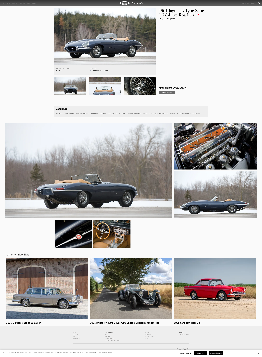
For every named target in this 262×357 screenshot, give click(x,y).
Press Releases (149, 336)
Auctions (6, 3)
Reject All (200, 353)
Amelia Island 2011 (168, 87)
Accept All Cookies (216, 353)
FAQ (106, 334)
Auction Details (166, 92)
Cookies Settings (184, 334)
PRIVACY (182, 332)
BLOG (146, 338)
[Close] (258, 353)
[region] (131, 353)
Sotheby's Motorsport (112, 340)
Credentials (148, 334)
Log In (253, 3)
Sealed (14, 3)
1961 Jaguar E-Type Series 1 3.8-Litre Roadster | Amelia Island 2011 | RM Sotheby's (131, 3)
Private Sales (24, 3)
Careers (107, 336)
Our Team (75, 336)
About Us (75, 334)
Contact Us (76, 338)
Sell (34, 3)
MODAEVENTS (109, 338)
